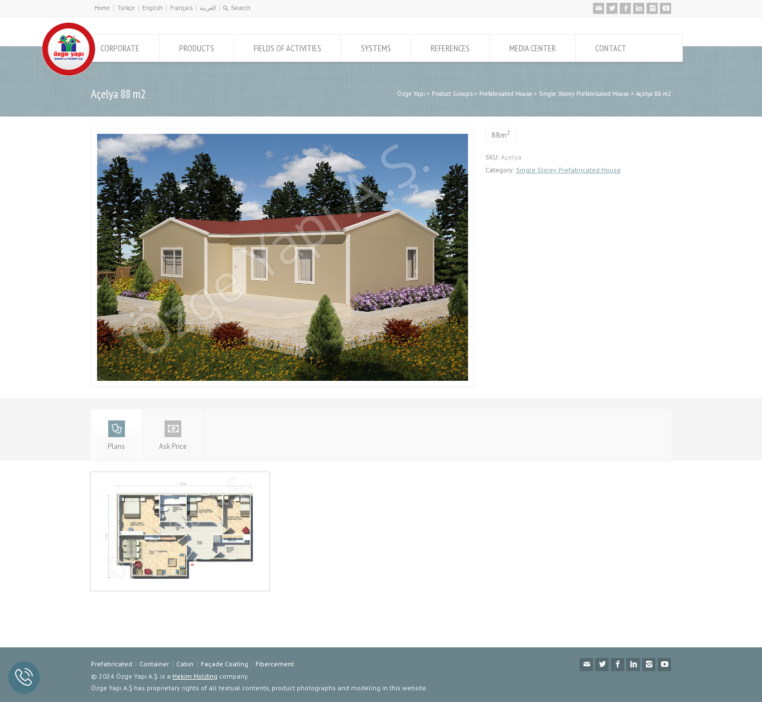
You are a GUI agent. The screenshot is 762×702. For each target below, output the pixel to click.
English (152, 8)
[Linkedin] (638, 8)
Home (102, 8)
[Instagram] (652, 8)
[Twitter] (612, 8)
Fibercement (274, 664)
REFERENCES (450, 48)
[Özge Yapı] (68, 73)
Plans (116, 446)
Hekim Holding (195, 676)
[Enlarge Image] (282, 134)
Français (181, 8)
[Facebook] (625, 8)
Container (154, 664)
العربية (208, 8)
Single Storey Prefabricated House (568, 170)
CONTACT (610, 48)
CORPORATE (119, 48)
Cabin (185, 664)
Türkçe (126, 8)
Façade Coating (224, 664)
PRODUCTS (196, 48)
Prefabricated (111, 664)
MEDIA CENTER (532, 48)
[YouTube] (665, 8)
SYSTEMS (376, 48)
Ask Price (173, 446)
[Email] (598, 8)
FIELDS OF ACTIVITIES (287, 48)
